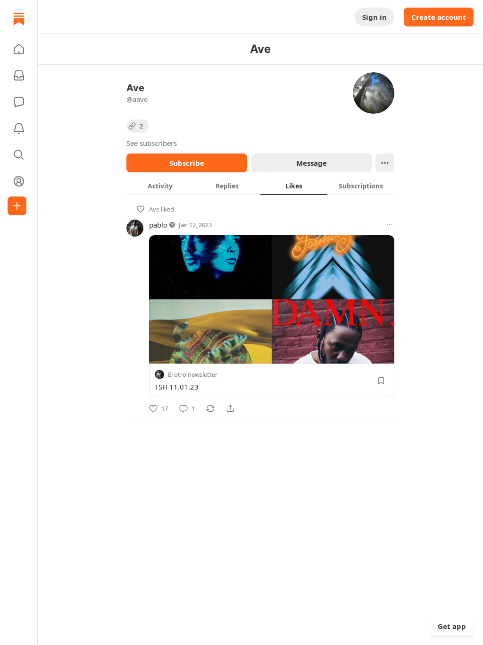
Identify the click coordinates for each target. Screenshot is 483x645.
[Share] (230, 408)
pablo (158, 224)
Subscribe (186, 163)
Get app (452, 626)
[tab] (159, 185)
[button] (19, 49)
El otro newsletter (192, 374)
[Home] (19, 19)
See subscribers (151, 143)
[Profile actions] (384, 162)
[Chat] (19, 102)
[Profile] (19, 181)
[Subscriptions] (19, 75)
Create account (438, 17)
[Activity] (19, 128)
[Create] (17, 205)
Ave (154, 209)
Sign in (374, 17)
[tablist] (260, 185)
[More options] (389, 224)
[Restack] (210, 408)
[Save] (381, 380)
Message (311, 163)
